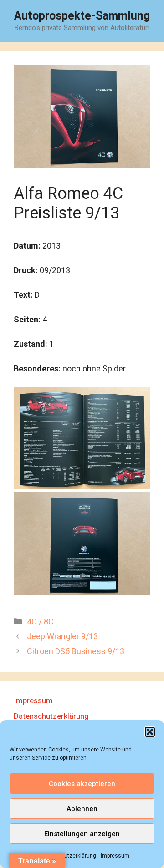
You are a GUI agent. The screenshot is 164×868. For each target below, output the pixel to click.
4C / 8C (40, 621)
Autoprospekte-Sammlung (82, 15)
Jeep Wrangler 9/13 (62, 636)
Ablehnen (82, 809)
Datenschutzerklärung (68, 856)
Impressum (115, 856)
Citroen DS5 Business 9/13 (75, 651)
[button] (149, 731)
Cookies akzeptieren (82, 784)
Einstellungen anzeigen (82, 834)
